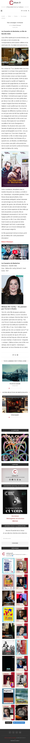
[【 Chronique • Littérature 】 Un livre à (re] (8, 712)
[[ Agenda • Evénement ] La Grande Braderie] (8, 582)
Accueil (3, 16)
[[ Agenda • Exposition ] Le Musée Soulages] (8, 696)
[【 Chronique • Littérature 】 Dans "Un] (8, 680)
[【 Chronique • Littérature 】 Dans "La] (21, 598)
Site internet (15, 516)
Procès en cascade (15, 383)
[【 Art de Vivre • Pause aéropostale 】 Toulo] (21, 712)
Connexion (14, 738)
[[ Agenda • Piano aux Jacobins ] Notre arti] (8, 631)
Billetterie (15, 521)
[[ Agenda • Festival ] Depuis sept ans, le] (21, 647)
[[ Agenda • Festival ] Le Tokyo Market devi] (8, 615)
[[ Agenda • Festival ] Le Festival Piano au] (8, 566)
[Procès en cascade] (15, 372)
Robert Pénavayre (17, 25)
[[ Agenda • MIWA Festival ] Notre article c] (8, 598)
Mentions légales (8, 738)
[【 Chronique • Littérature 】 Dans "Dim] (21, 566)
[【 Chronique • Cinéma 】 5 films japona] (8, 647)
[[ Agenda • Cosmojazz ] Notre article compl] (21, 696)
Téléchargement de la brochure (15, 519)
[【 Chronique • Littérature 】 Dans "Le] (21, 582)
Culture (9, 16)
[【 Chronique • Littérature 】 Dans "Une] (21, 680)
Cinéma (15, 16)
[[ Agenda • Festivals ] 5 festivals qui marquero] (8, 663)
